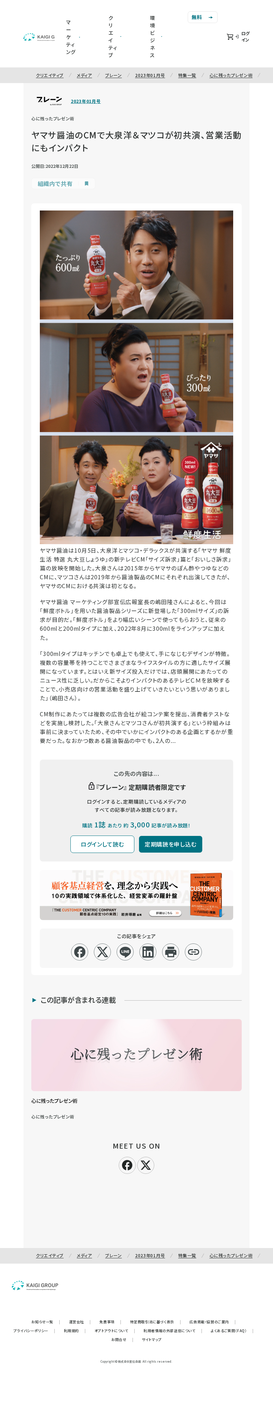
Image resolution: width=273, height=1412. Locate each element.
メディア (84, 75)
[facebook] (80, 952)
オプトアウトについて (115, 1330)
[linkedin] (148, 952)
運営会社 (80, 1321)
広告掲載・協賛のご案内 (212, 1321)
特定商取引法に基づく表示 (155, 1321)
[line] (125, 952)
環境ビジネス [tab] (152, 36)
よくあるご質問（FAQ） (232, 1330)
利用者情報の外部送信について (173, 1330)
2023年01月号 (150, 75)
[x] (103, 952)
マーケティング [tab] (71, 36)
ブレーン (113, 75)
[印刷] (171, 952)
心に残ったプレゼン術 (230, 75)
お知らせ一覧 (45, 1321)
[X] (145, 1164)
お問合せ (122, 1339)
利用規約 (75, 1330)
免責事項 (111, 1321)
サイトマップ (152, 1339)
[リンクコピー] (194, 952)
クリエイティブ (50, 75)
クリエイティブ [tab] (112, 36)
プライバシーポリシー (34, 1330)
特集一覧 (187, 75)
